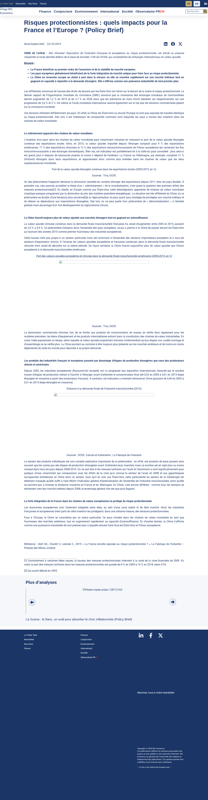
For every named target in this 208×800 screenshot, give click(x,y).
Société (127, 11)
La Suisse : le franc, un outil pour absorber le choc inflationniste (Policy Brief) (79, 619)
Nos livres (32, 3)
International (109, 11)
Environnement (86, 11)
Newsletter (21, 3)
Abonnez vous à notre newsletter (155, 692)
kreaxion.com (164, 767)
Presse (43, 3)
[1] (54, 189)
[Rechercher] (205, 11)
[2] (85, 197)
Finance (45, 11)
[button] (165, 44)
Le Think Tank (6, 3)
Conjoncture (63, 11)
